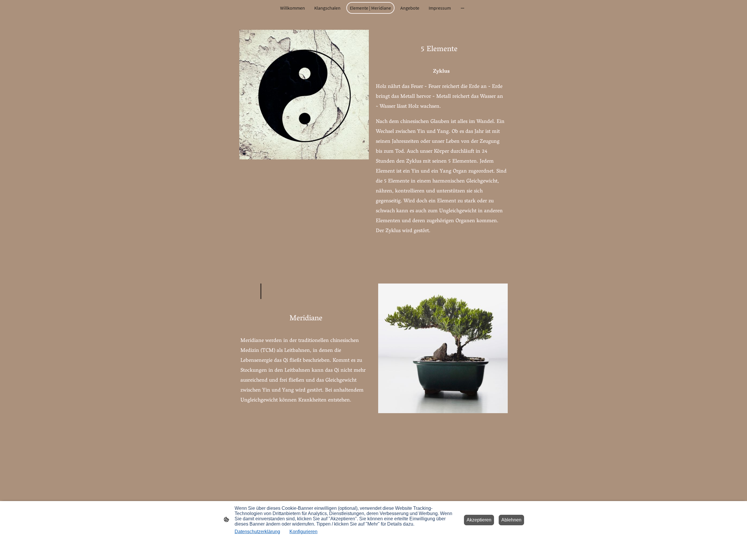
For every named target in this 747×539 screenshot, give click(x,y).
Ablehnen (511, 519)
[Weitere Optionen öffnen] (462, 7)
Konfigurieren (303, 531)
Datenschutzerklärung (257, 531)
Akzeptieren (479, 519)
